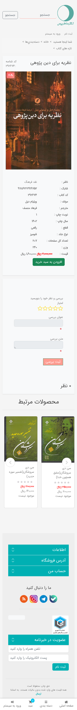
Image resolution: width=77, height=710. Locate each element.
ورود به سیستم (12, 705)
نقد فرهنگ (30, 182)
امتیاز (60, 303)
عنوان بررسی (56, 317)
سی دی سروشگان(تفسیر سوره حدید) (21, 472)
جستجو (10, 15)
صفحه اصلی (66, 705)
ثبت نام (68, 34)
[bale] (53, 599)
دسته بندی (46, 705)
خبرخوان (24, 599)
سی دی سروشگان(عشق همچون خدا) (62, 472)
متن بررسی (56, 339)
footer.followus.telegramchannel (43, 599)
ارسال (38, 694)
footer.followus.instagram (34, 599)
